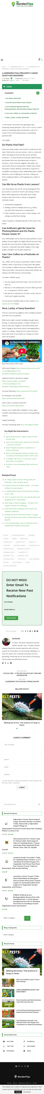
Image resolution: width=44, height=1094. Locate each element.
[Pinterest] (28, 1066)
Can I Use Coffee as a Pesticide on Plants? (21, 113)
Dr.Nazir (6, 78)
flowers (5, 538)
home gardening (34, 559)
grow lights (22, 559)
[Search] (42, 60)
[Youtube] (16, 1066)
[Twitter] (22, 1066)
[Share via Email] (37, 631)
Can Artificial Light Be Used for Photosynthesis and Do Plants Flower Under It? (22, 108)
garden (14, 538)
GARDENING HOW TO (16, 67)
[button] (4, 711)
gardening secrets (9, 552)
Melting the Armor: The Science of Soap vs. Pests (21, 972)
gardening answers (20, 545)
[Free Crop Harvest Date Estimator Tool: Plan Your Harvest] (8, 1003)
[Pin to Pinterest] (30, 631)
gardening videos (8, 559)
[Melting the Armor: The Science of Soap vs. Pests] (22, 706)
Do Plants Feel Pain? (13, 98)
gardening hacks (34, 545)
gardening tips (23, 552)
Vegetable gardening (10, 566)
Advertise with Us (24, 1083)
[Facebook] (19, 1066)
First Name (8, 602)
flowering (31, 535)
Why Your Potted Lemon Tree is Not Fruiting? (27, 980)
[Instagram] (25, 1066)
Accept (18, 1092)
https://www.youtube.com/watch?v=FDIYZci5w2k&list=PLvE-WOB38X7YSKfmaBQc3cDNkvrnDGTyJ (15, 384)
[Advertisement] (22, 34)
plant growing (17, 562)
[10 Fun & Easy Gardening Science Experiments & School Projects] (8, 1013)
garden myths (7, 542)
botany (5, 535)
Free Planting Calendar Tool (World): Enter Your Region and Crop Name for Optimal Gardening (29, 1022)
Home (4, 67)
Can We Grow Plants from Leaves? (19, 102)
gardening (6, 545)
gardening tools (8, 555)
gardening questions (23, 549)
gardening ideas (8, 549)
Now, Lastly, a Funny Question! (17, 117)
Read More (27, 1092)
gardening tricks (23, 555)
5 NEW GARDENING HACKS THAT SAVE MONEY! (27, 991)
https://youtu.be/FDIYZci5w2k (26, 391)
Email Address (9, 609)
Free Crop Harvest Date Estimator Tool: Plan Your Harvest (28, 1001)
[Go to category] (27, 918)
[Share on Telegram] (35, 631)
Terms (34, 1083)
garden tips (32, 542)
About (15, 1083)
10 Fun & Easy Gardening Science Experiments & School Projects (28, 1011)
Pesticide (6, 562)
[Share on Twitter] (27, 631)
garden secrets (20, 542)
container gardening (18, 535)
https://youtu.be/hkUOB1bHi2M (13, 398)
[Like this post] (23, 631)
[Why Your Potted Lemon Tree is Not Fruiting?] (8, 983)
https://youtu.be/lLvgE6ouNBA (13, 406)
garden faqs (24, 538)
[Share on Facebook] (25, 631)
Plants (27, 562)
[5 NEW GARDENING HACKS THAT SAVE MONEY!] (8, 993)
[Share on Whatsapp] (32, 631)
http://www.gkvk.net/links (30, 425)
